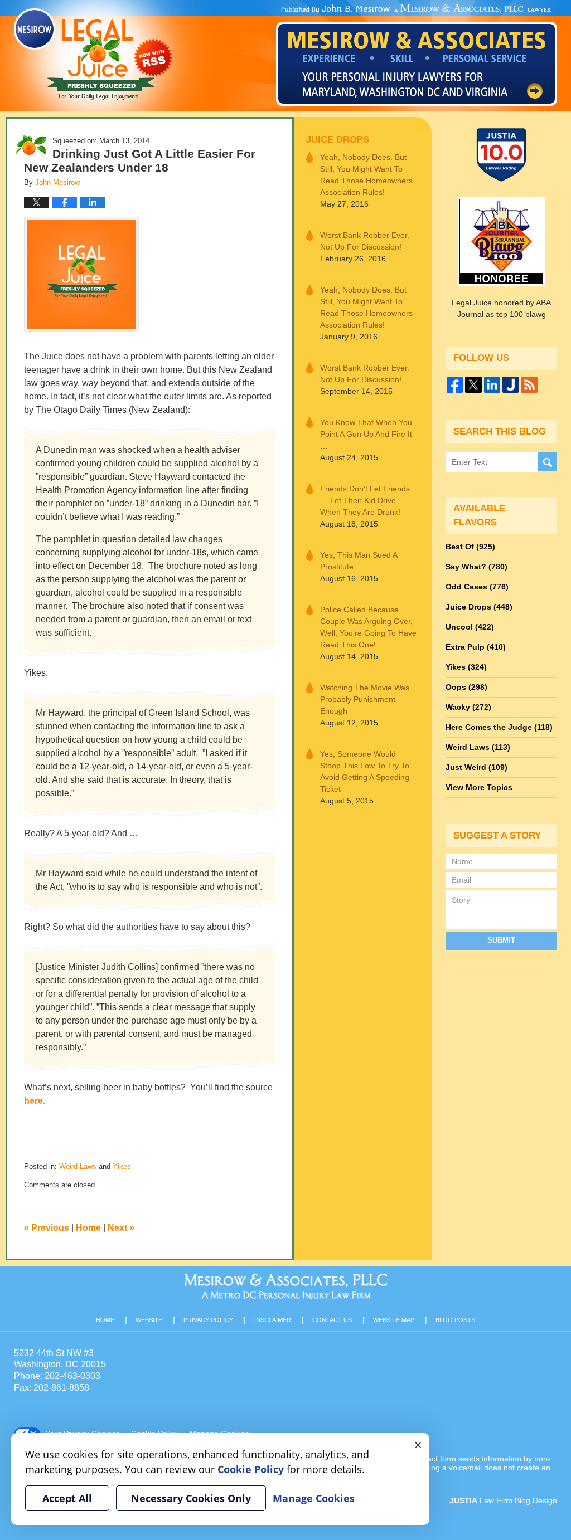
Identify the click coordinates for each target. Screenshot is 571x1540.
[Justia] (510, 385)
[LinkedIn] (492, 385)
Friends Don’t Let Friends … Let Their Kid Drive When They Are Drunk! (365, 500)
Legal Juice (93, 54)
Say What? (476, 566)
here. (34, 1100)
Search (547, 462)
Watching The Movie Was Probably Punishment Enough (364, 699)
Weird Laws (77, 1166)
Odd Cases (477, 586)
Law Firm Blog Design (503, 1500)
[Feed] (529, 385)
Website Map (393, 1320)
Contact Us (332, 1320)
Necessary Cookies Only (191, 1498)
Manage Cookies (314, 1498)
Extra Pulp (476, 646)
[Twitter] (473, 385)
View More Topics (479, 787)
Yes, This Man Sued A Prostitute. (358, 560)
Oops (466, 687)
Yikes (122, 1166)
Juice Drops (337, 139)
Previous (46, 1227)
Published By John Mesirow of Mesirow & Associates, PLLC (416, 55)
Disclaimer (272, 1320)
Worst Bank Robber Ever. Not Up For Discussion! (364, 241)
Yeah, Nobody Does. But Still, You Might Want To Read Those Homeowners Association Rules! (366, 175)
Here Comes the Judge (499, 727)
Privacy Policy (208, 1320)
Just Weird (476, 767)
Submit (501, 940)
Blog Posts (455, 1320)
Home (88, 1227)
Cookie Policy (250, 1469)
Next (121, 1227)
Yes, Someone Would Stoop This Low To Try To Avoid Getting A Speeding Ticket (364, 771)
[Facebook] (455, 385)
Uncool (470, 626)
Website (149, 1320)
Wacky (468, 707)
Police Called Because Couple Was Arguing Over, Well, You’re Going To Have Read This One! (368, 627)
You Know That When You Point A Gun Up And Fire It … (366, 434)
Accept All (67, 1498)
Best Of (470, 546)
